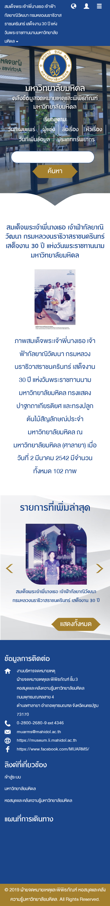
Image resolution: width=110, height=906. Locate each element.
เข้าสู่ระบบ (13, 777)
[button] (74, 6)
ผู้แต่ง (48, 129)
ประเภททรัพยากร (76, 139)
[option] (54, 567)
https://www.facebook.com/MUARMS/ (53, 749)
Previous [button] (9, 568)
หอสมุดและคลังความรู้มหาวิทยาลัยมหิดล (38, 800)
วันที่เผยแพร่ (21, 129)
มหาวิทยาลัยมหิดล (20, 788)
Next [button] (99, 568)
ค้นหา (55, 171)
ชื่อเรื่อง (70, 129)
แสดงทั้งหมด (76, 624)
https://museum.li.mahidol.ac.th (47, 740)
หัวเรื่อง (94, 129)
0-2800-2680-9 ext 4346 (40, 723)
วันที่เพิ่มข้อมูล (34, 139)
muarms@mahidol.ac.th (39, 732)
